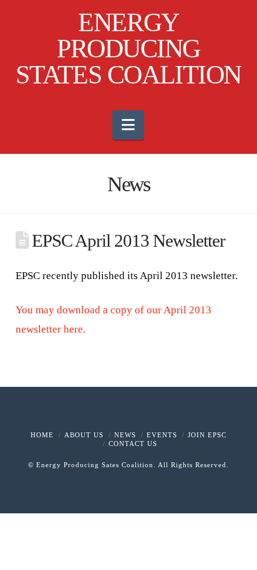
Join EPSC (207, 435)
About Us (84, 435)
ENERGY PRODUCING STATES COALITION (128, 48)
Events (162, 435)
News (125, 435)
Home (42, 435)
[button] (128, 125)
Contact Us (133, 443)
